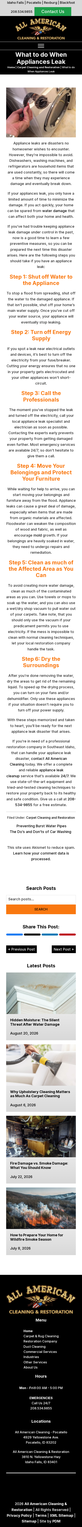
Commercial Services (40, 1352)
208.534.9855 (21, 12)
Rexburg (50, 3)
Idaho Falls (15, 3)
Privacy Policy (19, 1515)
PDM (56, 1521)
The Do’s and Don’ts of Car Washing (40, 832)
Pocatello (34, 3)
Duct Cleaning (34, 1347)
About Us (30, 1367)
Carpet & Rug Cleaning (41, 1336)
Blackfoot (67, 3)
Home (11, 67)
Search (41, 909)
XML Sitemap (61, 1515)
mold (37, 535)
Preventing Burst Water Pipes (41, 826)
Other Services (35, 1362)
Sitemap (29, 1521)
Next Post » (64, 949)
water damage (54, 211)
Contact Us (52, 11)
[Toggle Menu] (41, 46)
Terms (41, 1515)
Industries (31, 1357)
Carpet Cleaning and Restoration (38, 67)
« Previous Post (21, 949)
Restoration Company (40, 1341)
